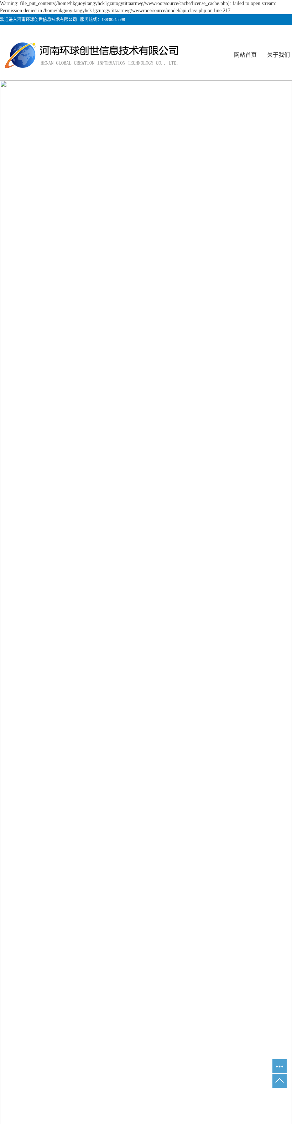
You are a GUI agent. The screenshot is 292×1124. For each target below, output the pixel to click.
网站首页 (245, 55)
